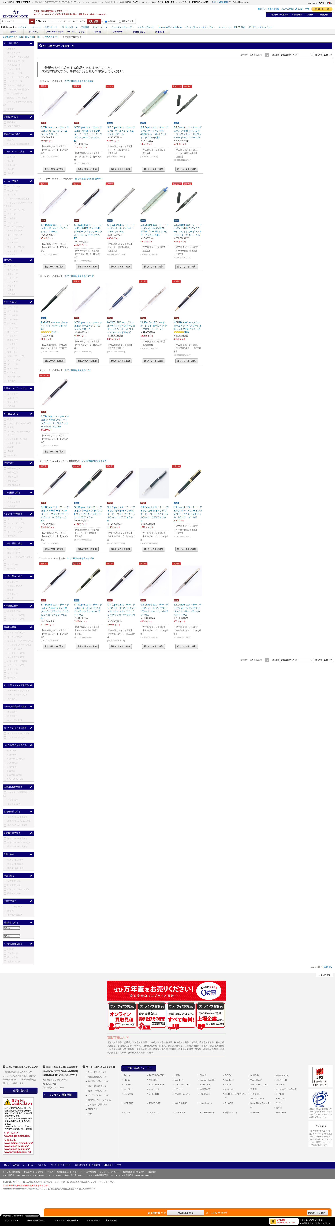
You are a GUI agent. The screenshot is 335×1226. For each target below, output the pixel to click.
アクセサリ (65, 1165)
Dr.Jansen (128, 1094)
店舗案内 (95, 1165)
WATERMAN (256, 1080)
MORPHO (128, 1103)
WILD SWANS (257, 1098)
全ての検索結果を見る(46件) (80, 558)
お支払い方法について (98, 1081)
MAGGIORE (155, 1103)
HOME (6, 1165)
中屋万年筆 (205, 1089)
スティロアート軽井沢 (286, 1089)
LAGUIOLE (179, 1112)
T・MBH (280, 1094)
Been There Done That (260, 1105)
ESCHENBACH (207, 1112)
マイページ (77, 1172)
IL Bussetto (281, 1098)
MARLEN (178, 1080)
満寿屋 (279, 1108)
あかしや (229, 1089)
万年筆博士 (255, 1094)
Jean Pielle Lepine (259, 1084)
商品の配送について (97, 1077)
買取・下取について (97, 1090)
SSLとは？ (321, 1126)
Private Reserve (182, 1094)
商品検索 (112, 21)
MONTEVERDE (156, 1084)
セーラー (128, 1089)
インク (53, 1165)
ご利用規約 (91, 1172)
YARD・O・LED (182, 1084)
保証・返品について (97, 1086)
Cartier (228, 1084)
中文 (90, 1114)
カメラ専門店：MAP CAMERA (16, 1175)
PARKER (229, 1080)
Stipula (127, 1080)
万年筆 (16, 1165)
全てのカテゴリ (51, 37)
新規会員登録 (63, 1172)
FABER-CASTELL (157, 1075)
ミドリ (127, 1112)
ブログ (50, 1172)
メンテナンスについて (98, 1095)
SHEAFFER (281, 1080)
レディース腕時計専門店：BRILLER (102, 1175)
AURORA (254, 1075)
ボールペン (28, 1165)
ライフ (279, 1103)
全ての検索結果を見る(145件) (79, 81)
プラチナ (178, 1089)
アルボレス (154, 1112)
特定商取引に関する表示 (133, 1172)
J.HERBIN (154, 1094)
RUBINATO (205, 1094)
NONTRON (281, 1112)
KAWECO (280, 1084)
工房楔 (253, 1089)
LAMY (177, 1075)
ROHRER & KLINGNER (235, 1096)
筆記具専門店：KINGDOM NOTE (136, 1175)
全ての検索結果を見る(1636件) (79, 276)
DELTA (228, 1075)
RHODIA (229, 1103)
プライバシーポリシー (109, 1172)
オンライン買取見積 (11, 1172)
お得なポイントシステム (99, 1100)
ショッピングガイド (97, 1072)
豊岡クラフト (231, 1112)
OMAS (203, 1075)
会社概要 (152, 1172)
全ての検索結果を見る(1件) (77, 370)
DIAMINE (254, 1112)
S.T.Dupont (205, 1084)
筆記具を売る (81, 1165)
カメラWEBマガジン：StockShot (47, 1175)
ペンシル (42, 1165)
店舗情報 (39, 1172)
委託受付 (28, 1172)
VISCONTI (154, 1080)
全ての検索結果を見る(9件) (94, 461)
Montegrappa (282, 1075)
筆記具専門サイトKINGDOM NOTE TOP (21, 37)
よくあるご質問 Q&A (97, 1104)
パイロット (154, 1089)
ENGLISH (92, 1109)
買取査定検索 (127, 21)
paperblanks (206, 1103)
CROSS (127, 1084)
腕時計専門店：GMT (74, 1175)
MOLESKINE (180, 1103)
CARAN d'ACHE (207, 1080)
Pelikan (127, 1075)
